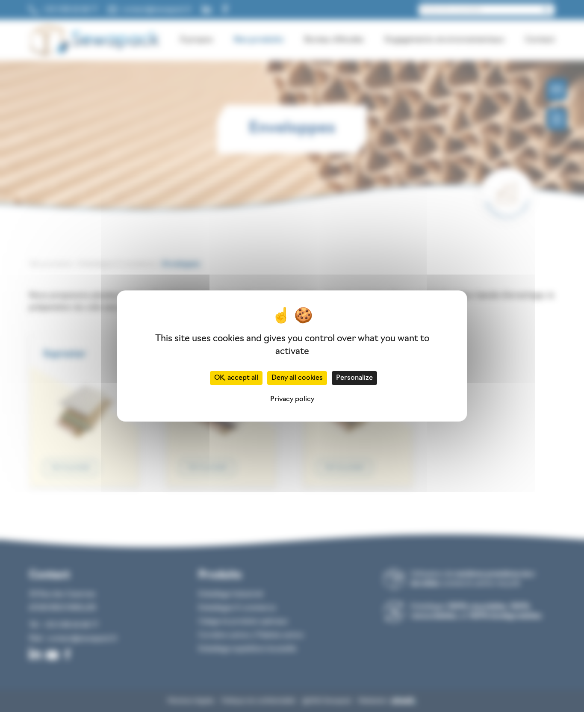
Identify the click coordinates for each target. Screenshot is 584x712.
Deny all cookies (297, 378)
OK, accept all (236, 378)
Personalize (354, 378)
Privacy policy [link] (292, 399)
